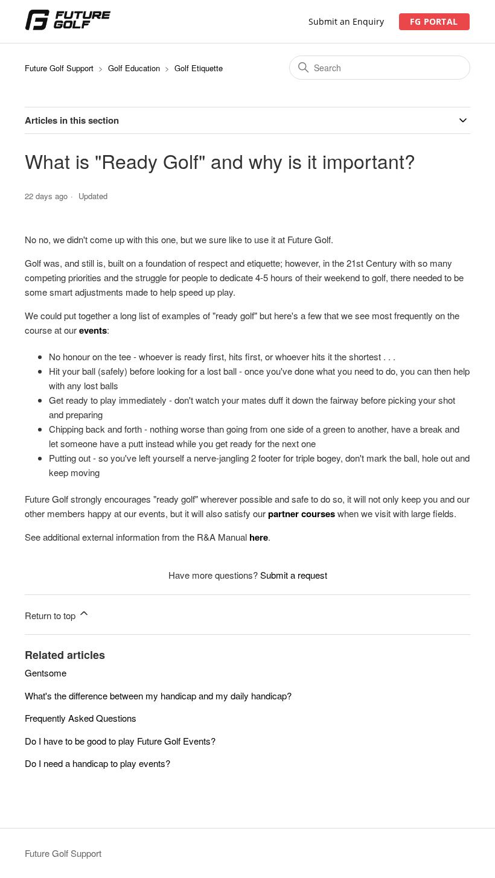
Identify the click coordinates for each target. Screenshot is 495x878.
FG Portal (434, 21)
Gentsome (45, 672)
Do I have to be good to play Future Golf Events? (120, 740)
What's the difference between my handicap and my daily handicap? (158, 695)
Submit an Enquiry (346, 21)
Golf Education (134, 68)
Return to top (51, 615)
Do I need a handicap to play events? (97, 763)
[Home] (68, 27)
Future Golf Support (59, 68)
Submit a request (293, 574)
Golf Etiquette (198, 68)
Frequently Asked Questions (80, 717)
